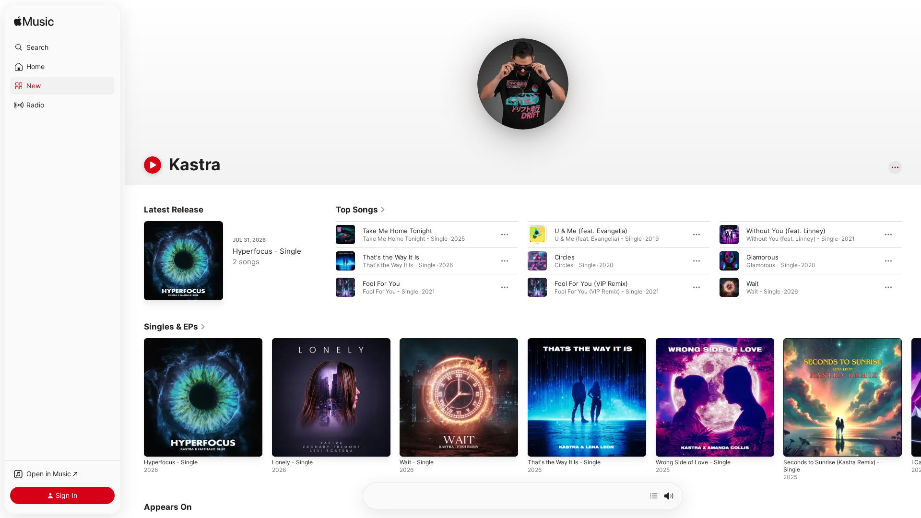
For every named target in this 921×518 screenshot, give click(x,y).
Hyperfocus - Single (267, 251)
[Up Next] (654, 496)
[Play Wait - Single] (411, 444)
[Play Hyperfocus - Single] (156, 288)
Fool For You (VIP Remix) (591, 283)
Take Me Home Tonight (397, 231)
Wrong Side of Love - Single (698, 342)
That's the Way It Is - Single (568, 342)
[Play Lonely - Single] (284, 444)
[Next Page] (911, 260)
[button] (62, 47)
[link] (361, 209)
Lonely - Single (294, 342)
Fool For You (381, 283)
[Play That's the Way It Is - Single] (539, 444)
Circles (565, 257)
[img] (34, 21)
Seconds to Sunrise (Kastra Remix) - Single (837, 345)
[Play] (152, 165)
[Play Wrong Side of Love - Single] (668, 444)
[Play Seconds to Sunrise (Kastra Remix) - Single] (795, 444)
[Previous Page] (326, 260)
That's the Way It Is (391, 257)
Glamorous (762, 257)
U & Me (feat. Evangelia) (591, 231)
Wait (752, 283)
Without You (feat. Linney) (786, 231)
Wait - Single (418, 342)
